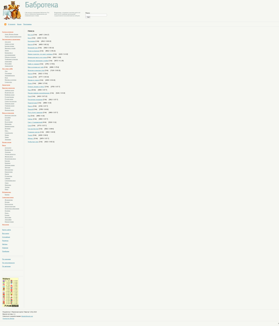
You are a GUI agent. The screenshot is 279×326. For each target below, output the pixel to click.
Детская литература (10, 154)
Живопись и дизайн (10, 48)
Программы (27, 24)
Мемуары (7, 167)
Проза (4, 145)
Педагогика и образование (12, 208)
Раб (29, 116)
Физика (7, 135)
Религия (7, 215)
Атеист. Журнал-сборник (11, 34)
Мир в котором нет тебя (35, 67)
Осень (30, 83)
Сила (29, 125)
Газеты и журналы (7, 32)
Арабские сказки (9, 90)
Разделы (5, 240)
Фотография (8, 63)
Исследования (9, 122)
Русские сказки (9, 99)
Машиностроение (9, 126)
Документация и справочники (11, 39)
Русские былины (9, 97)
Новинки (5, 248)
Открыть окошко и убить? (36, 86)
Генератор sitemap (8, 318)
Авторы (4, 244)
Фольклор (7, 108)
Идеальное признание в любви (38, 61)
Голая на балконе (33, 51)
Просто (30, 106)
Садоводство (8, 82)
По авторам (6, 266)
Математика (8, 124)
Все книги (5, 233)
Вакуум (30, 44)
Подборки (5, 251)
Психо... (7, 213)
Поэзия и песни (6, 142)
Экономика (8, 139)
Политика (7, 210)
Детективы (8, 152)
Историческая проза (10, 158)
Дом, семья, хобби (7, 68)
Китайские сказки (9, 94)
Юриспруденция (9, 221)
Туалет (30, 135)
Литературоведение (10, 206)
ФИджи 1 (31, 138)
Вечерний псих (33, 48)
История (7, 202)
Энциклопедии (9, 66)
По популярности (8, 263)
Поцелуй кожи (32, 103)
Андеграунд (8, 147)
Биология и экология (10, 115)
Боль (29, 38)
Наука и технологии (8, 113)
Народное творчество (8, 88)
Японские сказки (9, 110)
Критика (7, 194)
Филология (5, 224)
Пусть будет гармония (35, 112)
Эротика (7, 187)
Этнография (8, 219)
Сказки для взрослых (11, 101)
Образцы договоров (10, 57)
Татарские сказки (9, 103)
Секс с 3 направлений (35, 122)
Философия (8, 217)
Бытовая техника (9, 46)
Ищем (19, 24)
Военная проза (9, 150)
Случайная (6, 237)
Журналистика (9, 200)
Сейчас (30, 119)
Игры (6, 77)
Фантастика (8, 185)
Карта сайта (6, 230)
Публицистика (6, 192)
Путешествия (8, 176)
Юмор (6, 189)
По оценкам (6, 259)
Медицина (7, 128)
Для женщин (8, 73)
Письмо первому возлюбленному (39, 93)
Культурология (9, 204)
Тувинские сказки (9, 105)
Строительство (9, 133)
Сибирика (7, 178)
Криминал (7, 163)
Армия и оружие (9, 44)
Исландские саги (9, 92)
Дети (6, 71)
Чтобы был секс (33, 142)
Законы (7, 50)
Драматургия (6, 85)
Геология (7, 119)
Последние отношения (35, 99)
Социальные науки (8, 197)
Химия (7, 137)
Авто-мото (8, 41)
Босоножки (31, 41)
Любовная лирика (10, 165)
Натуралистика (9, 169)
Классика (7, 161)
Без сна (30, 35)
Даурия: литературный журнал (13, 36)
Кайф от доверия (33, 64)
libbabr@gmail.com (27, 316)
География (8, 117)
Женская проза (9, 156)
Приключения (9, 172)
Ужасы (7, 183)
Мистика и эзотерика (10, 80)
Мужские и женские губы (36, 70)
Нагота (30, 73)
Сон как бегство (33, 129)
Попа (29, 96)
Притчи (7, 174)
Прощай (30, 109)
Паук (29, 90)
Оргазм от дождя (33, 80)
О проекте (11, 24)
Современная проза (10, 180)
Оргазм (30, 77)
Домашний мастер (10, 75)
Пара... (7, 130)
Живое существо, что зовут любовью (40, 54)
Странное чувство (34, 132)
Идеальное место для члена (37, 57)
